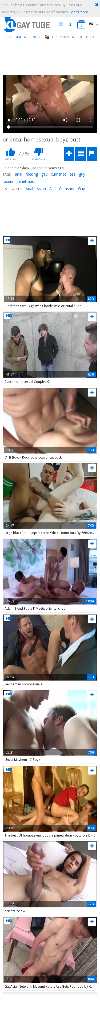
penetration (27, 181)
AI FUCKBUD (83, 36)
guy (82, 174)
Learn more (79, 11)
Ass (52, 188)
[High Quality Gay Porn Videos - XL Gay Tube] (26, 24)
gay (44, 174)
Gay (81, 188)
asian (8, 181)
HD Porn (60, 36)
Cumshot (67, 188)
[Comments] (80, 154)
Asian (41, 188)
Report (92, 154)
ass (72, 174)
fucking (32, 174)
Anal (29, 188)
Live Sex (13, 36)
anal (18, 174)
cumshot (58, 174)
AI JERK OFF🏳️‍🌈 (36, 36)
